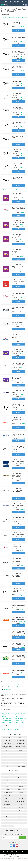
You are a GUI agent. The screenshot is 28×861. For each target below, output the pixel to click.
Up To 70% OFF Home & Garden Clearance (18, 280)
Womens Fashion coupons (8, 687)
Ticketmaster (21, 819)
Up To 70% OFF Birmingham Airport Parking (17, 251)
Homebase (20, 792)
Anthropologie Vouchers (18, 720)
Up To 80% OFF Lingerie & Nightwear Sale (18, 109)
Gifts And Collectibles (20, 746)
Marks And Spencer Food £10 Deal (8, 190)
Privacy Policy (13, 851)
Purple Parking (21, 198)
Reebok (20, 816)
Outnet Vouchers (19, 722)
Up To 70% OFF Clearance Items (16, 545)
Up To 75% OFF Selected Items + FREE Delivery (17, 560)
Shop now (19, 1)
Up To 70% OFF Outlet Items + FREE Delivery (18, 604)
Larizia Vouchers (6, 715)
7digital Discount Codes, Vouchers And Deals (18, 434)
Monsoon (7, 801)
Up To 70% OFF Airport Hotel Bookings (18, 221)
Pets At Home (7, 807)
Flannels (7, 819)
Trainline (21, 798)
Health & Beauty (20, 750)
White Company (22, 368)
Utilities (7, 766)
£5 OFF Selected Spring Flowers (17, 164)
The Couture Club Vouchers (6, 719)
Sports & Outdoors (7, 757)
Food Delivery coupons (9, 684)
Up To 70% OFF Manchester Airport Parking (17, 266)
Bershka (7, 813)
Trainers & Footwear (20, 757)
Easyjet (20, 783)
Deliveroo (21, 786)
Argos (22, 283)
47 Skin (23, 451)
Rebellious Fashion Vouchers (7, 713)
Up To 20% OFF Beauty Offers (16, 150)
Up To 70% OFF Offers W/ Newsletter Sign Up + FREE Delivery (18, 590)
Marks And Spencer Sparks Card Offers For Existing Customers (8, 17)
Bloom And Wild (20, 801)
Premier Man (22, 395)
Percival (23, 494)
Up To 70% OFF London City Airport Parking (17, 236)
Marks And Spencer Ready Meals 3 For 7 (21, 190)
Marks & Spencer (22, 27)
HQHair (23, 536)
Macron (23, 647)
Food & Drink (21, 753)
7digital (23, 438)
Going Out (7, 740)
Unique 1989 (22, 608)
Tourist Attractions (7, 743)
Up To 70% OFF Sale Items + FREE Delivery (18, 364)
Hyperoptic (7, 823)
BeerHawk (20, 823)
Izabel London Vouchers (18, 717)
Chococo (23, 478)
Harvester (20, 780)
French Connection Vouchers (20, 715)
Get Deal (18, 30)
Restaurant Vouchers (20, 740)
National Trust (21, 789)
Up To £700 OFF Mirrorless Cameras (17, 321)
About (3, 851)
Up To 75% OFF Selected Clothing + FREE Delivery (17, 490)
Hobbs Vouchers (6, 716)
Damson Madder (22, 564)
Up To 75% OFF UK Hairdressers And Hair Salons (18, 419)
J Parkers (23, 660)
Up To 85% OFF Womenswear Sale (17, 67)
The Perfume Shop (7, 792)
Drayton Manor (20, 810)
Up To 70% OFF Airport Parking (16, 377)
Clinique (20, 813)
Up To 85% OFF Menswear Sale (16, 80)
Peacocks (7, 810)
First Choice (7, 798)
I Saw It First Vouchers (20, 718)
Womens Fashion (7, 737)
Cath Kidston (22, 211)
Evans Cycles (7, 804)
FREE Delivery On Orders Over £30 (17, 177)
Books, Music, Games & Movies (7, 747)
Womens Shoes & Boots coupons (8, 689)
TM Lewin (22, 312)
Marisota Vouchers (6, 722)
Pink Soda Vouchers (20, 713)
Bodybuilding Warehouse (22, 622)
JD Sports (7, 780)
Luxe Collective (22, 595)
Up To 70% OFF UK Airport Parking (17, 194)
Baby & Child (21, 760)
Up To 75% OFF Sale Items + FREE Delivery (18, 207)
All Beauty (7, 789)
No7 (22, 409)
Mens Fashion (7, 760)
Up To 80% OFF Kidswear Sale (16, 94)
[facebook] (14, 846)
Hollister (20, 795)
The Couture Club (21, 523)
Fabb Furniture (22, 549)
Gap (21, 804)
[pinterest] (17, 846)
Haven (7, 816)
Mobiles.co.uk (7, 795)
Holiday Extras (21, 354)
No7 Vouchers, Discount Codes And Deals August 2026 (18, 406)
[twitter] (11, 846)
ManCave (22, 579)
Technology (20, 763)
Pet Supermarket (22, 508)
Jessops (23, 324)
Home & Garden (20, 743)
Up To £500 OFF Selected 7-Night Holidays (16, 336)
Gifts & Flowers (7, 753)
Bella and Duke (7, 826)
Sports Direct (21, 777)
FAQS (7, 851)
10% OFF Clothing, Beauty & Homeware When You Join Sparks (18, 52)
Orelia (22, 635)
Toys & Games (7, 763)
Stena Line (22, 340)
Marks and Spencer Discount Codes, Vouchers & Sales (17, 22)
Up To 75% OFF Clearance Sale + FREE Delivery (17, 475)
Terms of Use (21, 851)
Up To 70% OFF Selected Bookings (17, 350)
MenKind (23, 463)
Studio (20, 773)
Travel (20, 737)
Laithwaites (20, 807)
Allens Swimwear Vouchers (6, 720)
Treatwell (23, 423)
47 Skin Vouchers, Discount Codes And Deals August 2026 (18, 448)
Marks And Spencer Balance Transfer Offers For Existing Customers (21, 17)
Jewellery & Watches (20, 766)
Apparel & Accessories (7, 750)
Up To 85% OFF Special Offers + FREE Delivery (18, 37)
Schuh (7, 786)
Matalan (7, 783)
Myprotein (7, 777)
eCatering (23, 672)
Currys (7, 773)
